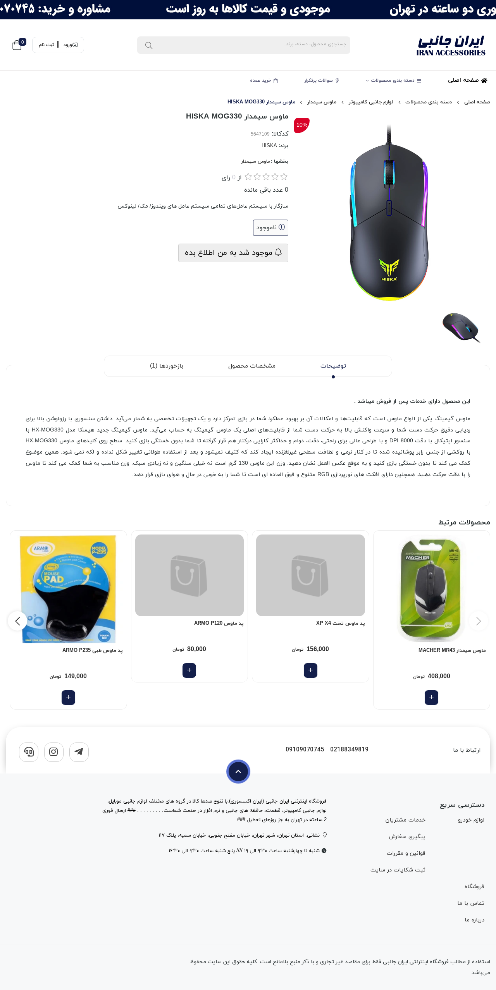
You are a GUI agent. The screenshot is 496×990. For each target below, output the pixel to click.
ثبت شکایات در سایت (397, 870)
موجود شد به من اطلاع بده (230, 253)
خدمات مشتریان (405, 820)
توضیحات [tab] (333, 366)
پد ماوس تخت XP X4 (340, 623)
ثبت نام (46, 45)
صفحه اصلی (464, 80)
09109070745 (305, 750)
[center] (149, 45)
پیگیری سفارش (407, 837)
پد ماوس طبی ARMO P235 (92, 650)
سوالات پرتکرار (319, 80)
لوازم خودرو (471, 820)
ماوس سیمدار (321, 102)
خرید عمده (261, 80)
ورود (68, 45)
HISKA (269, 146)
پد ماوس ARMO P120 (219, 623)
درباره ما (474, 920)
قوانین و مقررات (406, 853)
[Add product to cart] (431, 697)
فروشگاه (474, 887)
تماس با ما (470, 903)
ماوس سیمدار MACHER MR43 (452, 650)
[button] (17, 621)
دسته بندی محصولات (393, 80)
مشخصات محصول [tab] (252, 366)
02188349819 (349, 750)
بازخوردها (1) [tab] (166, 366)
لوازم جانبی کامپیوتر (371, 102)
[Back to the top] (238, 771)
